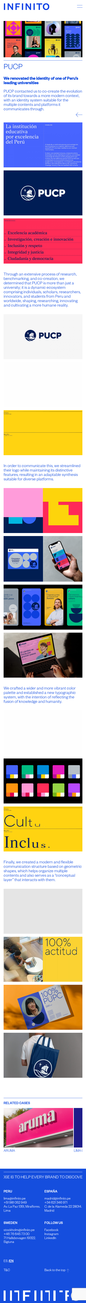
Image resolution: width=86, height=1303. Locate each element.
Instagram (51, 1234)
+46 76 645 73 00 (16, 1234)
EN (11, 1261)
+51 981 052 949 (15, 1203)
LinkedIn (50, 1238)
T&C (7, 1271)
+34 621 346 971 (55, 1203)
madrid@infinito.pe (57, 1199)
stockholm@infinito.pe (19, 1230)
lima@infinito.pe (15, 1199)
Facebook (51, 1230)
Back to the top (54, 1271)
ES (6, 1261)
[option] (43, 39)
